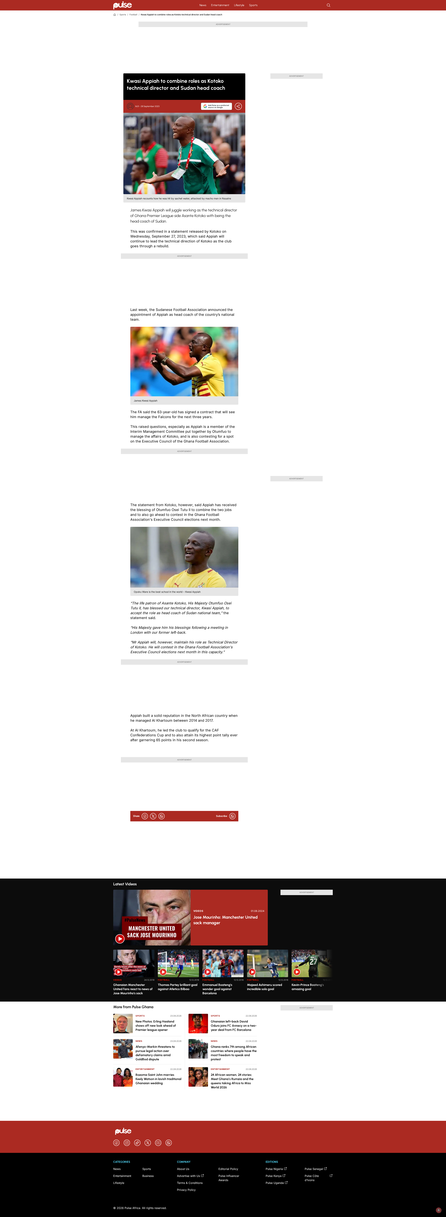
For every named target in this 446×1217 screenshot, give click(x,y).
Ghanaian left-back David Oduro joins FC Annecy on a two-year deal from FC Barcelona (234, 1026)
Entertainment (220, 5)
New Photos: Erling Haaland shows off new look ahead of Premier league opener (156, 1026)
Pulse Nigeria (274, 1169)
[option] (133, 974)
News (202, 5)
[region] (223, 973)
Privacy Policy (186, 1190)
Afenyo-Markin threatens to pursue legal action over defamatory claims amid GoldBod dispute (155, 1053)
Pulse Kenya (274, 1176)
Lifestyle (239, 5)
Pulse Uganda (275, 1183)
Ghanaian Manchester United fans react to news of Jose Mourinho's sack (133, 989)
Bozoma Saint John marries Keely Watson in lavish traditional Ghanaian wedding (158, 1079)
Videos (198, 911)
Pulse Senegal (314, 1169)
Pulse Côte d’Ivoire (312, 1178)
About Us (183, 1169)
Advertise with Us (188, 1176)
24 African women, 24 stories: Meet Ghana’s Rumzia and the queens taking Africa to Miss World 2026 (232, 1081)
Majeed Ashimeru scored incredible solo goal (264, 987)
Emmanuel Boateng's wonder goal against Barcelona (217, 989)
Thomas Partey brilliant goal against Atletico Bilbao (177, 987)
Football (133, 14)
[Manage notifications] (438, 1210)
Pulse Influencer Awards (228, 1178)
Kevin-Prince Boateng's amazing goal (308, 987)
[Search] (329, 5)
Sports (253, 5)
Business (148, 1176)
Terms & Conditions (190, 1183)
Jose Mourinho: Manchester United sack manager (225, 920)
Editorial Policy (228, 1169)
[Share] (238, 106)
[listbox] (223, 973)
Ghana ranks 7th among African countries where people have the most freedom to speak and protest (234, 1053)
